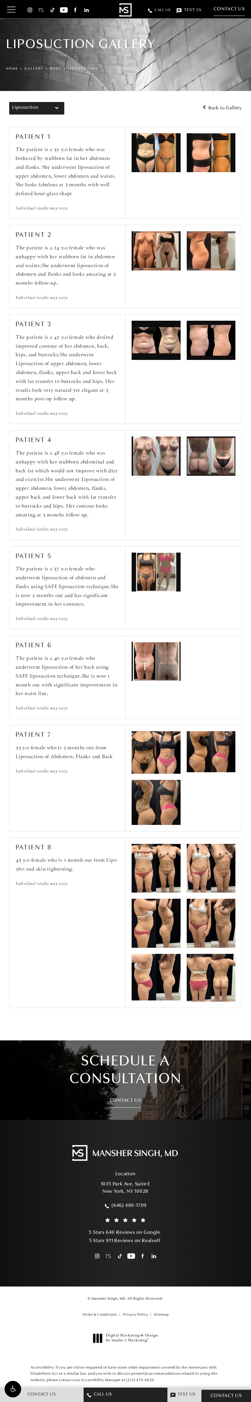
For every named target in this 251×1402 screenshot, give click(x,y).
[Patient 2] (156, 250)
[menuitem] (30, 10)
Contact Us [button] (226, 1395)
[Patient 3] (156, 340)
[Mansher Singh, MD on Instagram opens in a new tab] (30, 10)
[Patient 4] (156, 456)
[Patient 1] (156, 152)
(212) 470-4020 (140, 1380)
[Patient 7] (156, 752)
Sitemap (161, 1315)
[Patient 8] (156, 868)
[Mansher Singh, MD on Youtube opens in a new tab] (64, 10)
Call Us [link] (162, 10)
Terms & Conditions (99, 1315)
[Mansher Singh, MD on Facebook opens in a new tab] (75, 10)
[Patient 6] (156, 661)
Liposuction (83, 68)
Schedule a (125, 1070)
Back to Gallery (224, 108)
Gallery (34, 68)
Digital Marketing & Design (132, 1338)
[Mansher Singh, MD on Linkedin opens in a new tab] (86, 10)
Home (12, 68)
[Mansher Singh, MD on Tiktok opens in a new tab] (52, 10)
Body (56, 68)
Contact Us (229, 9)
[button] (13, 1389)
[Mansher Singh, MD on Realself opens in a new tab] (41, 10)
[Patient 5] (156, 572)
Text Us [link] (192, 10)
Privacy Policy (135, 1315)
